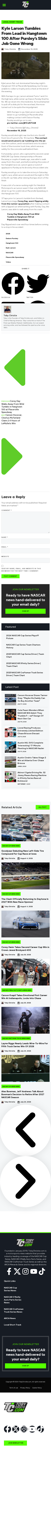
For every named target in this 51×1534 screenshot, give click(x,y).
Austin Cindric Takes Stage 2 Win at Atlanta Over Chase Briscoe (32, 760)
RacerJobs (9, 1514)
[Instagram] (25, 1271)
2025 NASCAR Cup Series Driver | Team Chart (25, 655)
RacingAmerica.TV (13, 1507)
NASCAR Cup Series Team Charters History (23, 646)
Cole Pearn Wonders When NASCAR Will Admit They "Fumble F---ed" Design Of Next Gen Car (31, 714)
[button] (4, 5)
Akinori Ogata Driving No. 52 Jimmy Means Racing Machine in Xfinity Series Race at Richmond (32, 776)
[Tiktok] (41, 1271)
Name (4, 537)
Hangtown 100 (12, 243)
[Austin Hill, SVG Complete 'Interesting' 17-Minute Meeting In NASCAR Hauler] (10, 747)
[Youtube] (33, 1271)
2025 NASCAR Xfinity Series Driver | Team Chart (23, 664)
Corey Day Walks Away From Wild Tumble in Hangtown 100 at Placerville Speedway (23, 217)
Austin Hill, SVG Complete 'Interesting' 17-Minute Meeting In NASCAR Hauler (31, 746)
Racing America (11, 1501)
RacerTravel (10, 1520)
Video (8, 262)
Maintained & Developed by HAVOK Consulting (25, 1385)
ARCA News (10, 1318)
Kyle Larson (11, 248)
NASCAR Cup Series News (11, 846)
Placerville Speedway (15, 257)
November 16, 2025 (16, 130)
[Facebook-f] (9, 1271)
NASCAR (9, 253)
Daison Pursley (12, 238)
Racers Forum (10, 1527)
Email (4, 547)
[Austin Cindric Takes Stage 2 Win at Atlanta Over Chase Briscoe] (10, 762)
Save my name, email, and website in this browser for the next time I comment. (21, 570)
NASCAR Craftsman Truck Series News (16, 1038)
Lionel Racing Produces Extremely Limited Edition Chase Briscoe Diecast (30, 731)
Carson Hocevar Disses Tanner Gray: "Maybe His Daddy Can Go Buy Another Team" (32, 698)
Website (5, 556)
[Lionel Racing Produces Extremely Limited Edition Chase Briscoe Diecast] (10, 732)
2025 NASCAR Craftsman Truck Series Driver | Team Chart (24, 674)
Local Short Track (12, 22)
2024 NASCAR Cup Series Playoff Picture (22, 637)
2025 (8, 234)
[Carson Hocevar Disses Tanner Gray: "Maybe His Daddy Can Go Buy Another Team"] (10, 700)
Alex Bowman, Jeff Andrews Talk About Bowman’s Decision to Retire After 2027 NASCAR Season (22, 1094)
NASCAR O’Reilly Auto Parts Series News (12, 1300)
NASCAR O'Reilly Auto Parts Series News (16, 990)
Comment (6, 510)
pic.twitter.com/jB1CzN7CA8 (21, 123)
